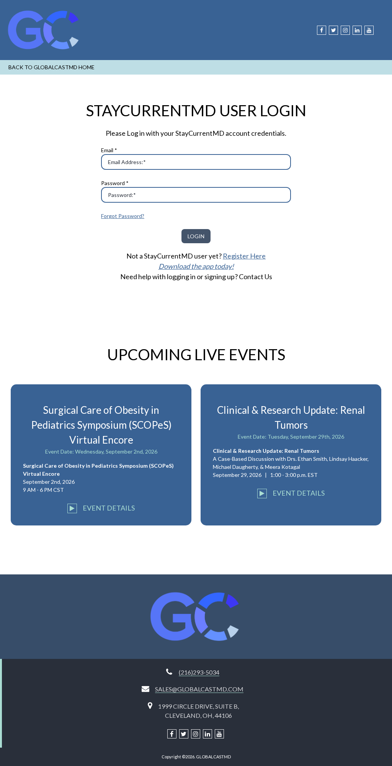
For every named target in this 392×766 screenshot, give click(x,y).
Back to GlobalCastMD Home (51, 67)
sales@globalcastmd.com (199, 689)
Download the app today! (196, 266)
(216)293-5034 (199, 672)
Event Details (108, 508)
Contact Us (255, 276)
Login (196, 236)
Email (109, 150)
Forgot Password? (122, 216)
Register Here (244, 256)
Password (115, 183)
